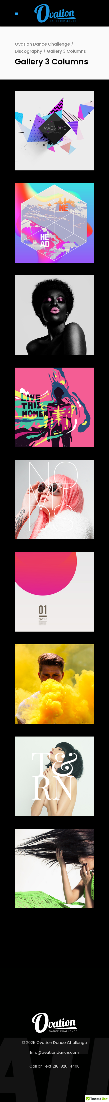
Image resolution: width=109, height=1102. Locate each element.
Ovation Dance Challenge (42, 44)
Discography (28, 51)
